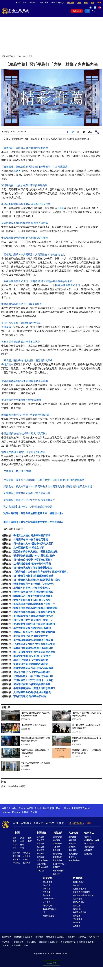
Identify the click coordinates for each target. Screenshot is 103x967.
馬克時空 (56, 867)
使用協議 (50, 937)
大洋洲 (37, 808)
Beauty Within (49, 899)
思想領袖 (56, 850)
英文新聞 (70, 2)
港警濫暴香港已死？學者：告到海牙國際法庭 (25, 414)
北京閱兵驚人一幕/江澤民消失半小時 (33, 676)
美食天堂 (46, 892)
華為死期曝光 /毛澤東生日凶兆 (29, 696)
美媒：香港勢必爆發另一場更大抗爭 (20, 341)
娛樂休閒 (48, 877)
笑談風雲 (72, 840)
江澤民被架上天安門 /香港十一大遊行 (33, 680)
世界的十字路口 (59, 864)
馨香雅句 (72, 847)
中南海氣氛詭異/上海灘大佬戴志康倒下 (34, 688)
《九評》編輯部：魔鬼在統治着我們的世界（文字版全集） (32, 522)
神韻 (18, 2)
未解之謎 (72, 837)
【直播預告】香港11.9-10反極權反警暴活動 (24, 148)
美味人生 (46, 895)
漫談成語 (72, 850)
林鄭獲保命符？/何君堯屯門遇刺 (30, 539)
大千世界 (46, 902)
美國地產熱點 (74, 860)
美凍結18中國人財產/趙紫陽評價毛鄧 (33, 616)
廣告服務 (71, 937)
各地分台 (33, 2)
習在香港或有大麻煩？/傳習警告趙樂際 (34, 612)
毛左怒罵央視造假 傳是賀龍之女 (30, 636)
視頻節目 (38, 823)
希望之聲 (54, 942)
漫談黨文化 (77, 919)
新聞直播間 (77, 11)
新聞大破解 (57, 854)
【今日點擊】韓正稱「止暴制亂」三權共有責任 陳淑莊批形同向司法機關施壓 (42, 479)
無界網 (5, 945)
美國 (14, 841)
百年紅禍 (76, 906)
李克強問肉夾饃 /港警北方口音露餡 (32, 628)
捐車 (92, 2)
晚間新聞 (40, 847)
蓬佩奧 (17, 170)
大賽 (24, 2)
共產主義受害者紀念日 (68, 285)
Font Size (90, 131)
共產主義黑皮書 (79, 912)
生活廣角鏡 (47, 882)
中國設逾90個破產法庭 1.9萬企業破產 (21, 304)
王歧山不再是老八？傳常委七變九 (31, 587)
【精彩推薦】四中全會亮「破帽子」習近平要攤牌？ (41, 571)
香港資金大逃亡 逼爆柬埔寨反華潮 (31, 535)
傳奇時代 (76, 885)
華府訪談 (40, 857)
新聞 (17, 832)
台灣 (22, 841)
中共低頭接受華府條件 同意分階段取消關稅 (24, 237)
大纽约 (14, 808)
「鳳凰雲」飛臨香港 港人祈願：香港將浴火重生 (27, 360)
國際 (14, 838)
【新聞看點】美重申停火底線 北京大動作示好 (25, 493)
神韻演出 (16, 863)
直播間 (60, 823)
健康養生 (89, 832)
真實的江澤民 (78, 902)
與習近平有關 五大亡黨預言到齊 (30, 660)
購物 (99, 2)
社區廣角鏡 (41, 864)
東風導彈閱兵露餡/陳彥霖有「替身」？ (34, 604)
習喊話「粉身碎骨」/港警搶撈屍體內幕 (34, 632)
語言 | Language (58, 2)
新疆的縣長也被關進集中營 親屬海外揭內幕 (24, 223)
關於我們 (18, 937)
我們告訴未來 (78, 882)
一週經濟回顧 (42, 860)
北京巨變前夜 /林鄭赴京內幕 (28, 547)
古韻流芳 (72, 843)
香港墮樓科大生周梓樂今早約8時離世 (21, 400)
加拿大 (22, 808)
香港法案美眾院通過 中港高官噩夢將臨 (34, 624)
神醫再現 (88, 850)
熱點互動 (56, 840)
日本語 (25, 812)
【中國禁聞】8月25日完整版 (33, 725)
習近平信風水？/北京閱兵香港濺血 (31, 672)
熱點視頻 (26, 853)
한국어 (33, 812)
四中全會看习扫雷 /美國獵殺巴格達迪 (33, 575)
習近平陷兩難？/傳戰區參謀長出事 (31, 684)
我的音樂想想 (48, 916)
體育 (30, 841)
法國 (52, 808)
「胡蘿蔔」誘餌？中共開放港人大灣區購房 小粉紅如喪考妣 (33, 254)
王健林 (60, 208)
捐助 (86, 2)
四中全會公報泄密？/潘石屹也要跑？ (33, 559)
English (86, 808)
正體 (41, 2)
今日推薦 (26, 856)
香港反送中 (7, 327)
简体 (46, 2)
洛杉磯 (30, 808)
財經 (22, 844)
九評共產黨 (77, 899)
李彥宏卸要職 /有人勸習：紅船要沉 (32, 656)
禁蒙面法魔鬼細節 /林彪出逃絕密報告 (33, 648)
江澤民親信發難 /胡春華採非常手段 (32, 563)
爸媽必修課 (73, 854)
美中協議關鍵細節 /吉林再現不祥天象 (33, 640)
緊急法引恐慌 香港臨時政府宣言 (30, 664)
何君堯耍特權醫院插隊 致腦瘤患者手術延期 (24, 381)
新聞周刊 (40, 854)
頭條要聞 (16, 853)
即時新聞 (16, 856)
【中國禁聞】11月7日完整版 (16, 471)
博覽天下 (16, 859)
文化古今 (72, 857)
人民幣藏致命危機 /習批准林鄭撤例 (32, 692)
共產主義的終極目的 (81, 892)
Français (6, 812)
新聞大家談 (57, 837)
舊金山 (59, 808)
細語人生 (56, 874)
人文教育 (73, 832)
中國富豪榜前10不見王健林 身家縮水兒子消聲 (26, 204)
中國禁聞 (40, 843)
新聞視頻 (41, 832)
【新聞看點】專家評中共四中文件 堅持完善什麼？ (28, 500)
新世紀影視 (16, 945)
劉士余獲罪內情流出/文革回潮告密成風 (34, 652)
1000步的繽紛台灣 (50, 910)
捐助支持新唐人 (76, 823)
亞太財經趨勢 (42, 867)
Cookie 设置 (51, 963)
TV (88, 11)
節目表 (50, 823)
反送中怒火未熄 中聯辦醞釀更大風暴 (21, 323)
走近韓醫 (88, 854)
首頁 (3, 56)
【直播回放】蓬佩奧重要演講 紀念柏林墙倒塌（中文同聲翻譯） (35, 166)
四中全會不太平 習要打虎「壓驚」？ (33, 620)
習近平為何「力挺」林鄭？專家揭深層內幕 (24, 185)
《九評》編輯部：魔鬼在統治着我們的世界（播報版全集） (32, 513)
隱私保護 (39, 937)
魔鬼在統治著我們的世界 (83, 895)
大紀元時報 (31, 942)
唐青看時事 (57, 860)
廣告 (79, 2)
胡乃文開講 (89, 843)
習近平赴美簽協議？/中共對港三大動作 (34, 555)
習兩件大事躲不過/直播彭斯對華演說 (33, 591)
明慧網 (82, 942)
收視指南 (28, 937)
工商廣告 (76, 926)
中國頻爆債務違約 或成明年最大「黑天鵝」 (24, 433)
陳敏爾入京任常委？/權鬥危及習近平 (33, 595)
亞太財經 (40, 871)
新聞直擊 (40, 850)
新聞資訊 (11, 56)
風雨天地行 (77, 909)
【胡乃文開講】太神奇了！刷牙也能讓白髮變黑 (26, 506)
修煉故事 (76, 922)
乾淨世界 (43, 942)
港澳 (22, 838)
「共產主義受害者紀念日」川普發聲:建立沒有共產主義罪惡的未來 (36, 281)
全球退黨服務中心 (68, 942)
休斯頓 (45, 808)
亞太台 (67, 808)
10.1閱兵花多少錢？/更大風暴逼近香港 (34, 644)
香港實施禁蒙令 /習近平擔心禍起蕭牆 (33, 668)
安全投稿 (61, 937)
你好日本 (46, 885)
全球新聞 (40, 837)
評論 (14, 844)
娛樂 (30, 838)
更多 (26, 945)
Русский (16, 812)
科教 (22, 848)
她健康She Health (91, 840)
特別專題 (78, 877)
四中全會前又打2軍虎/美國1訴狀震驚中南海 (36, 579)
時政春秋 (56, 847)
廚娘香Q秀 (47, 906)
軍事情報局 (57, 857)
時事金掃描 (57, 843)
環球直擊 (40, 840)
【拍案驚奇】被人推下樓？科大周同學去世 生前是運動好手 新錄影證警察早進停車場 (46, 486)
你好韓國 (46, 889)
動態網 (90, 942)
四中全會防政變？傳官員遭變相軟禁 (32, 567)
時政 (25, 56)
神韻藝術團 (18, 942)
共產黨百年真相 (79, 889)
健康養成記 (89, 847)
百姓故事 (76, 916)
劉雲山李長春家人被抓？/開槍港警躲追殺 (35, 551)
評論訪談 (57, 832)
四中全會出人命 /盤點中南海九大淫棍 (33, 543)
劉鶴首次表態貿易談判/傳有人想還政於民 (35, 608)
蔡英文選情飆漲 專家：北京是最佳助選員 (23, 452)
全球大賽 (26, 863)
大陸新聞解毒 (58, 871)
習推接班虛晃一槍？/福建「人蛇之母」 (34, 583)
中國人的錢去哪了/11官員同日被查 (32, 599)
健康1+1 (87, 837)
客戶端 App (94, 937)
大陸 (19, 56)
